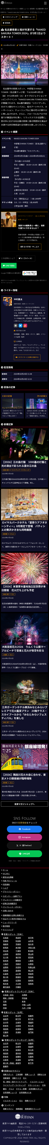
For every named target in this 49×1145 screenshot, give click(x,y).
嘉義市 (5, 1066)
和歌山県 (31, 967)
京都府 (18, 964)
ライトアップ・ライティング (14, 1085)
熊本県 (5, 984)
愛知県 (30, 957)
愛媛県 (18, 977)
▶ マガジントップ (10, 17)
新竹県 (30, 1019)
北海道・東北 (8, 995)
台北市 (5, 1016)
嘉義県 (30, 1053)
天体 (44, 1085)
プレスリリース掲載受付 (12, 900)
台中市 (5, 1022)
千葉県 (18, 951)
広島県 (5, 974)
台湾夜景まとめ (25, 1092)
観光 (5, 1089)
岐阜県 (5, 961)
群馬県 (5, 948)
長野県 (18, 954)
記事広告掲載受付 (10, 903)
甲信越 (24, 998)
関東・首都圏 (8, 998)
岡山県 (30, 971)
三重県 (30, 961)
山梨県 (5, 954)
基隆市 (5, 1019)
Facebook (26, 829)
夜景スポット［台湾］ (14, 1012)
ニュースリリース (10, 922)
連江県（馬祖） (9, 1063)
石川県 (5, 957)
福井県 (18, 957)
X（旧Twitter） (26, 845)
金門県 (30, 1032)
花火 (25, 1078)
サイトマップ (8, 930)
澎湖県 (18, 1032)
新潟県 (30, 951)
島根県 (18, 971)
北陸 (5, 1001)
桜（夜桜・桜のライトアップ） (15, 1082)
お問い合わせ (8, 911)
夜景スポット (8, 1074)
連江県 (5, 1036)
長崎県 (30, 980)
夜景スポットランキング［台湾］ (20, 1040)
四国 (5, 1008)
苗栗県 (18, 1029)
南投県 (5, 1029)
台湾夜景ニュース (10, 1092)
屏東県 (5, 1026)
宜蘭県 (30, 1029)
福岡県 (5, 980)
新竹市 (18, 1019)
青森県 (18, 938)
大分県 (18, 984)
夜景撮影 (6, 1078)
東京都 (18, 948)
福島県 (5, 944)
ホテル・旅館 (21, 1089)
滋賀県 (5, 967)
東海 (23, 1001)
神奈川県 (31, 948)
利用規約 (6, 884)
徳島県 (30, 974)
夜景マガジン (8, 1109)
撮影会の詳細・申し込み (29, 247)
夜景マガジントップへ (24, 804)
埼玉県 (5, 951)
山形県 (30, 941)
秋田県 (18, 941)
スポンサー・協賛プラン (12, 896)
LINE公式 (26, 854)
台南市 (18, 1022)
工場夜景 (19, 1074)
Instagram (26, 837)
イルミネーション (37, 1082)
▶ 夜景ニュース (28, 17)
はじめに (6, 873)
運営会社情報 (8, 877)
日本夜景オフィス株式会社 (25, 1131)
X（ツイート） (27, 258)
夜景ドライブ (30, 1101)
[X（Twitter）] (20, 325)
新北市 (18, 1016)
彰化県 (30, 1026)
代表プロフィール (10, 881)
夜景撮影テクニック (33, 1109)
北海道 (5, 938)
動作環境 (6, 926)
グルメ (11, 1089)
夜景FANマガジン (12, 1071)
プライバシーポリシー (11, 892)
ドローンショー (34, 1085)
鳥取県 (5, 971)
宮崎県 (30, 984)
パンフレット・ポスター (12, 907)
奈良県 (18, 967)
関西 (5, 1005)
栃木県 (30, 944)
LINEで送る (10, 265)
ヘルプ (5, 888)
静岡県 (18, 961)
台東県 (18, 1026)
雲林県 (18, 1053)
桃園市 (30, 1016)
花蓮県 (5, 1032)
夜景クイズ (16, 1078)
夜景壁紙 (19, 1109)
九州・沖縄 (26, 1008)
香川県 (5, 977)
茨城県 (18, 944)
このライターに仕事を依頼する (28, 357)
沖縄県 (18, 987)
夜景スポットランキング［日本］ (20, 991)
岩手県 (30, 938)
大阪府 (5, 964)
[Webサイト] (16, 325)
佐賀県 (18, 980)
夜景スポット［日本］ (14, 934)
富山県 (30, 954)
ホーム (5, 870)
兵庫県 (30, 964)
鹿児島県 (6, 987)
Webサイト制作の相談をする (14, 919)
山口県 (18, 974)
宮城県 (5, 941)
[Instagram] (25, 325)
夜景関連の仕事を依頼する (13, 915)
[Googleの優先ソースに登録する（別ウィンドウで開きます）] (29, 273)
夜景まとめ (41, 1074)
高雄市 (30, 1022)
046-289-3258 (29, 1123)
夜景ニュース (30, 1074)
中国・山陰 (26, 1005)
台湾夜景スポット (36, 1089)
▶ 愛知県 (6, 23)
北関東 (24, 995)
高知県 (30, 977)
